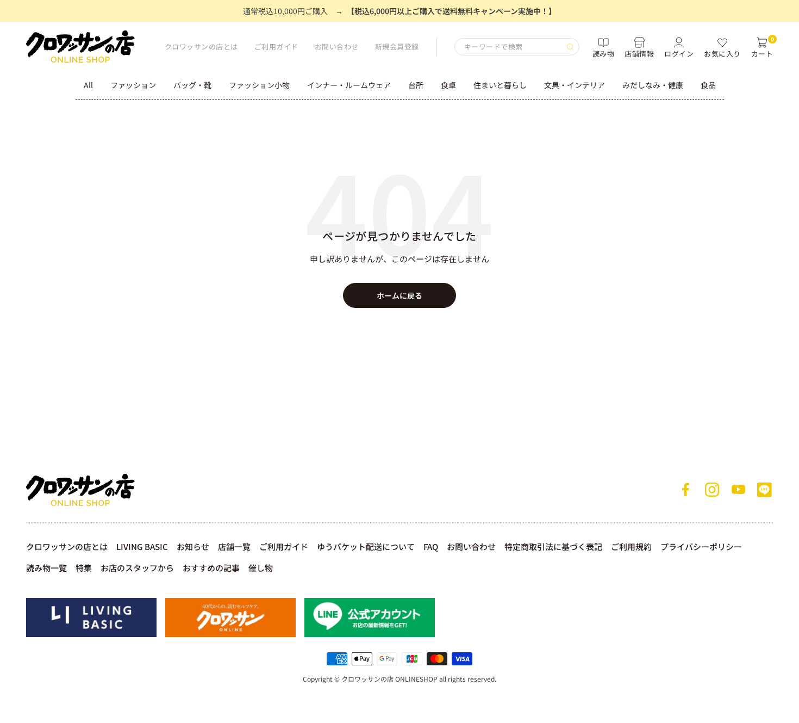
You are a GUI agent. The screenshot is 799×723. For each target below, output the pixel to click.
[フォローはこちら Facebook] (686, 489)
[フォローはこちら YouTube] (738, 489)
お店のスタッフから (137, 567)
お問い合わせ (337, 46)
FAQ (430, 546)
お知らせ (193, 546)
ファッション (133, 84)
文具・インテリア (574, 84)
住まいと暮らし (500, 84)
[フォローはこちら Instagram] (712, 489)
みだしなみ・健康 (652, 84)
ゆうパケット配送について (366, 546)
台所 (415, 84)
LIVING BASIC (142, 546)
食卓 (448, 84)
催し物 (260, 567)
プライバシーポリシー (701, 546)
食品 (708, 84)
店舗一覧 (234, 546)
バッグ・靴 (192, 84)
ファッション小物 (259, 84)
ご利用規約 (631, 546)
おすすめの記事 (211, 567)
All (88, 84)
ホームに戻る (399, 295)
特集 (84, 567)
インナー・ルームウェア (349, 84)
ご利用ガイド (276, 46)
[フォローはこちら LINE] (764, 489)
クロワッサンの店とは (201, 46)
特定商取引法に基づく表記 (553, 546)
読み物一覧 (46, 567)
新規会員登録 (397, 46)
